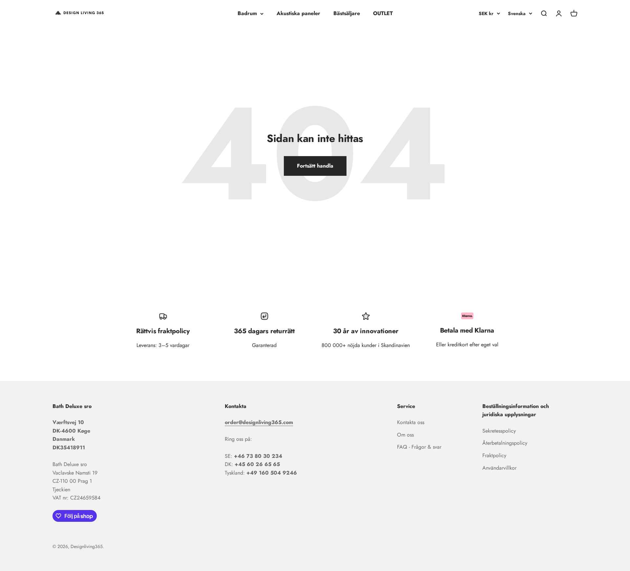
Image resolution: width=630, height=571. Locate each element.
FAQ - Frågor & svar (419, 447)
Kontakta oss (410, 422)
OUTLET (383, 13)
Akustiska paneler (298, 13)
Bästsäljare (346, 13)
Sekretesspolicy (499, 431)
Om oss (405, 434)
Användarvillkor (499, 468)
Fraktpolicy (494, 455)
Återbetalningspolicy (504, 443)
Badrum (247, 13)
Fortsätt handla (315, 166)
